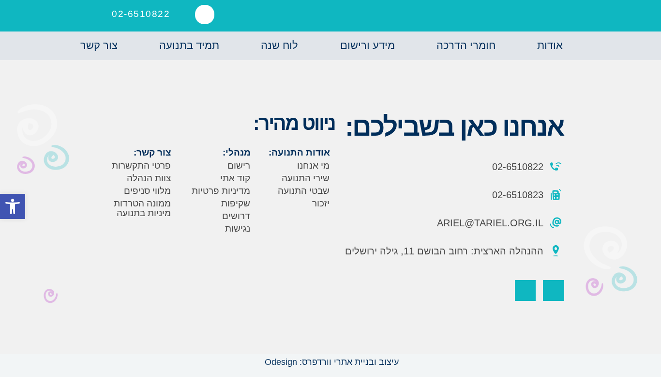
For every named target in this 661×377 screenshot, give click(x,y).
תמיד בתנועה (189, 45)
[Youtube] (525, 290)
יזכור (321, 203)
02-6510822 (141, 14)
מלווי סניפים (147, 191)
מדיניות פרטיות (221, 191)
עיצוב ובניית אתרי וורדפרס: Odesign (330, 362)
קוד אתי (235, 178)
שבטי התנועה (304, 191)
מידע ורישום (367, 45)
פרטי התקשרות (141, 165)
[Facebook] (553, 290)
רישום (238, 165)
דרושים (236, 216)
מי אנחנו (313, 165)
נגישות (237, 228)
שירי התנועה (306, 178)
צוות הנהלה (149, 178)
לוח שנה (279, 45)
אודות (550, 45)
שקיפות (235, 203)
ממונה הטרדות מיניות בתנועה (142, 208)
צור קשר (99, 45)
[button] (204, 14)
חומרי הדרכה (466, 45)
